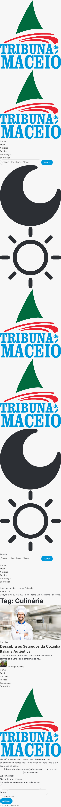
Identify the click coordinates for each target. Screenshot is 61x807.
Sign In (29, 588)
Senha (3, 792)
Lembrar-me (8, 796)
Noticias (4, 642)
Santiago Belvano (16, 666)
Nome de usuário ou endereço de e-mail (20, 782)
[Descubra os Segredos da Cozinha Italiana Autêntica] (30, 639)
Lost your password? (10, 805)
